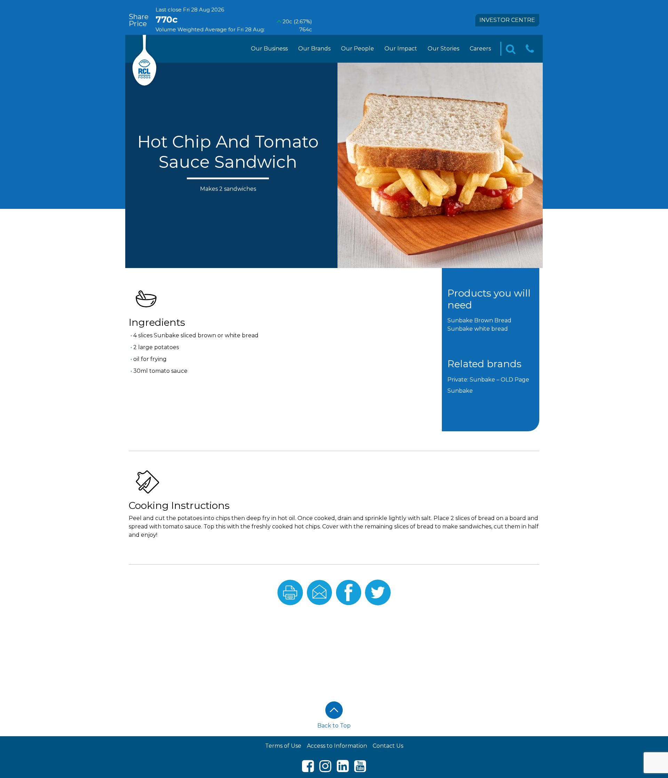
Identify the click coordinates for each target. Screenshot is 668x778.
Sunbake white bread (477, 328)
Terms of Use (283, 745)
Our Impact (400, 48)
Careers (480, 48)
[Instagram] (325, 769)
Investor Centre (507, 20)
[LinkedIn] (343, 769)
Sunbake (460, 390)
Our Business (269, 48)
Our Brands (314, 48)
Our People (357, 48)
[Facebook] (308, 769)
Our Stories (443, 48)
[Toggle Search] (510, 49)
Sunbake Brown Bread (479, 320)
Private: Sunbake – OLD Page (488, 379)
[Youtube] (360, 769)
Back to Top (334, 725)
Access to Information (337, 745)
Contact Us (388, 745)
